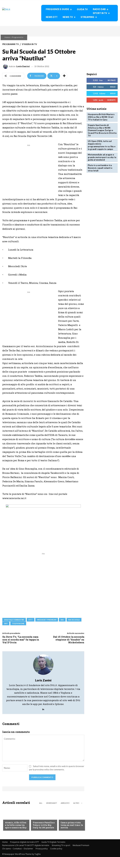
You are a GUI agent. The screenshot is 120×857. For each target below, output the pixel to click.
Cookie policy (56, 848)
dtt (30, 620)
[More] (64, 76)
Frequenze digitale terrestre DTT (24, 842)
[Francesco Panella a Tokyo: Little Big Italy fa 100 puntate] (43, 819)
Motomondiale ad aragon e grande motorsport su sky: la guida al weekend (102, 157)
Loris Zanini (23, 66)
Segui (112, 87)
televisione (18, 623)
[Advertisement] (28, 169)
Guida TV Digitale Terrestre (53, 842)
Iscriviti (111, 100)
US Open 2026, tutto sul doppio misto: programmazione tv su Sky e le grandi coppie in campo (101, 145)
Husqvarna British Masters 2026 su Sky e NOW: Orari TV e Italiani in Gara (101, 117)
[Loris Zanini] (6, 66)
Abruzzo (65, 803)
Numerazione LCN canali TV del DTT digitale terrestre (25, 845)
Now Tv (9, 817)
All (40, 803)
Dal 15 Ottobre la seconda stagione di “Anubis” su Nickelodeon (68, 639)
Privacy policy (42, 848)
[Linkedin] (43, 709)
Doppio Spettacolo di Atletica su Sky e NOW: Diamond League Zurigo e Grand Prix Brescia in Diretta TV (102, 130)
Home (7, 37)
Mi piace (111, 80)
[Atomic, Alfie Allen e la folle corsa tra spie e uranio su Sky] (15, 819)
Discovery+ (39, 817)
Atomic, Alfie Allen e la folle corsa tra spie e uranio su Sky (16, 825)
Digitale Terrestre (14, 620)
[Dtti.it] (21, 13)
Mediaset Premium (81, 845)
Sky (6, 623)
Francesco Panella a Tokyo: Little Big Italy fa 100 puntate (44, 825)
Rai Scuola (74, 620)
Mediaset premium (46, 620)
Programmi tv (17, 37)
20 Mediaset (51, 803)
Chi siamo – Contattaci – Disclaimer (17, 848)
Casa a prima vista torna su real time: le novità (72, 825)
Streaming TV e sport (61, 845)
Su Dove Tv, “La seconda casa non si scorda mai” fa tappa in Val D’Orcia (20, 639)
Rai (62, 620)
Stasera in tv (29, 44)
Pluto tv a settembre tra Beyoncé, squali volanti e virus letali (100, 168)
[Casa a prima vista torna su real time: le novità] (71, 819)
